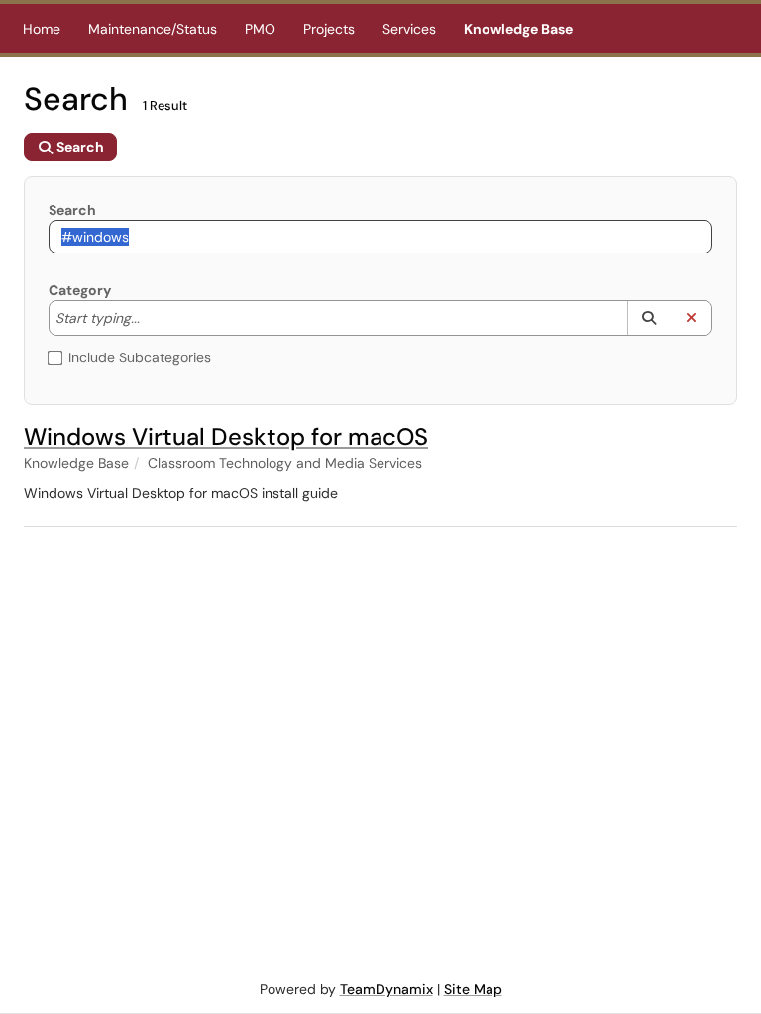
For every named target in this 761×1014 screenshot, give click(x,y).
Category (80, 290)
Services (409, 29)
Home (41, 29)
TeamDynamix (386, 989)
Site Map (473, 989)
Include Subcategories (139, 357)
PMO (260, 29)
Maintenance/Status (152, 29)
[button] (648, 318)
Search (72, 210)
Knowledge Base (518, 29)
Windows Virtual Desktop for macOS (226, 436)
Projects (329, 29)
